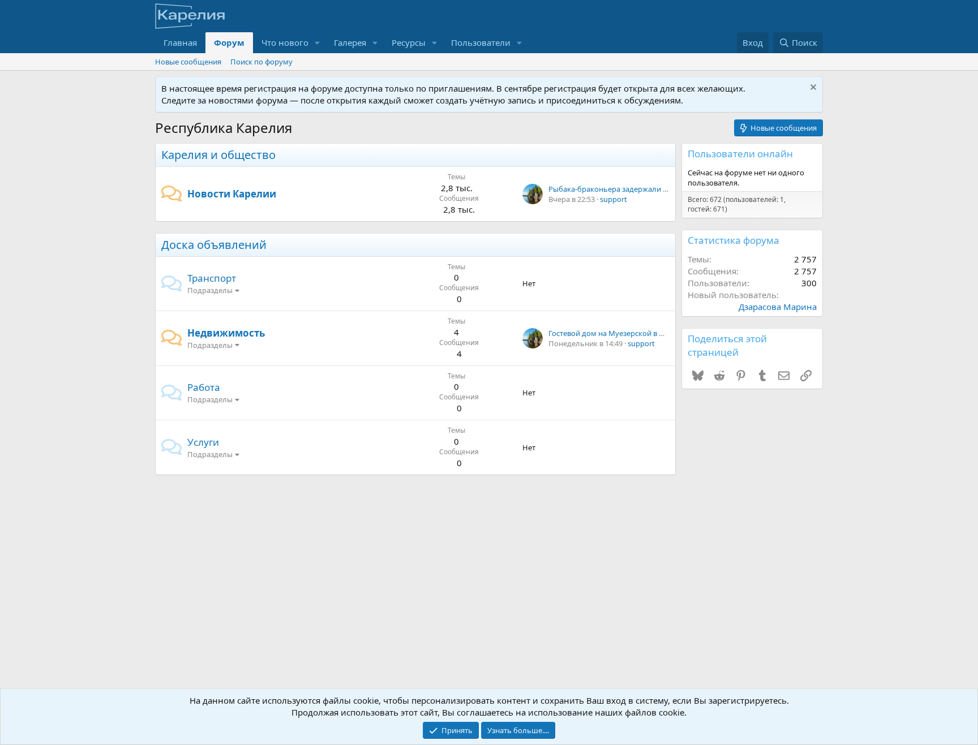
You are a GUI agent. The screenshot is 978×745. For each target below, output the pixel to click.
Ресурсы (409, 42)
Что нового (284, 42)
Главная (180, 42)
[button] (317, 42)
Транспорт (211, 278)
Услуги (203, 442)
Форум (229, 42)
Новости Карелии (231, 193)
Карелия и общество (218, 154)
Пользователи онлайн (740, 153)
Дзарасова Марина (778, 306)
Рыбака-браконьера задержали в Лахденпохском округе (649, 189)
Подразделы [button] (210, 290)
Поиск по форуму (261, 62)
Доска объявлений (214, 244)
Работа (203, 387)
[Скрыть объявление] (812, 88)
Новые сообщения (188, 62)
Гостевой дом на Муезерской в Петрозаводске (630, 333)
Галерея (350, 42)
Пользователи (481, 42)
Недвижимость (226, 332)
